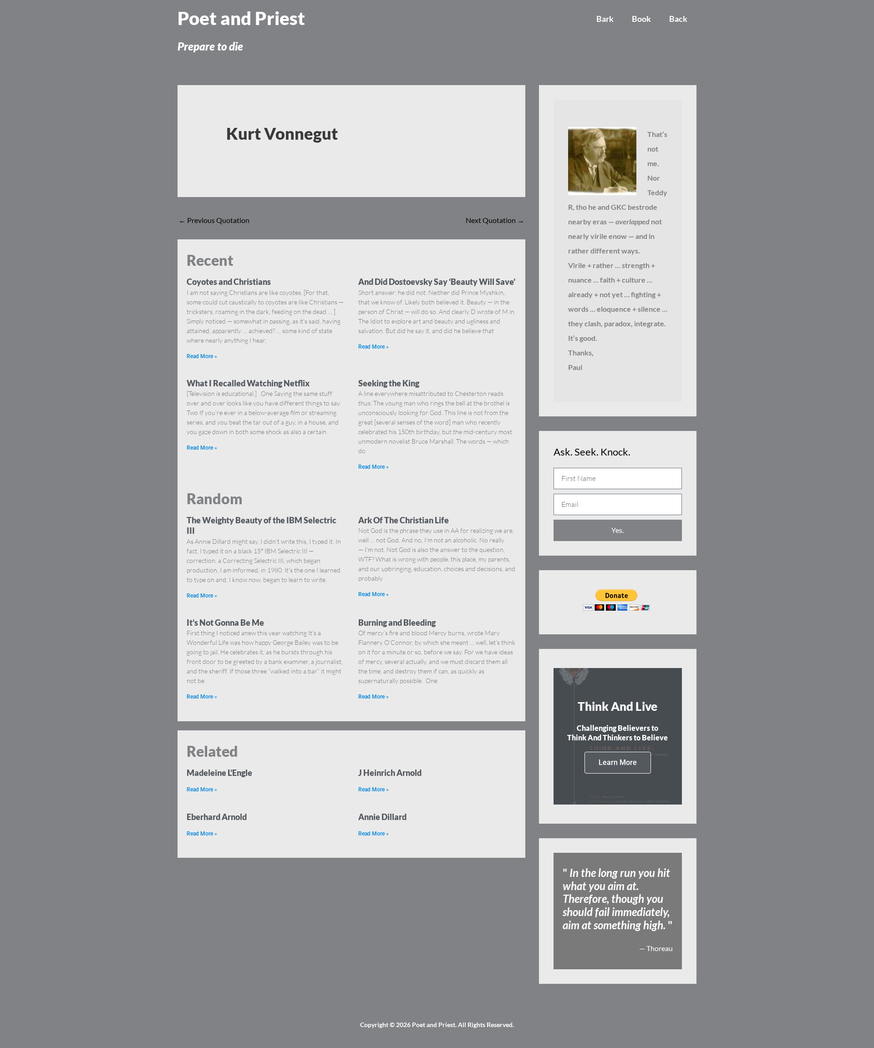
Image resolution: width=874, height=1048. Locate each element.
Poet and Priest (241, 18)
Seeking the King (388, 383)
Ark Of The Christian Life (403, 520)
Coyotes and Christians (229, 282)
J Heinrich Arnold (390, 773)
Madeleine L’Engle (219, 773)
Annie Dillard (382, 817)
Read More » (202, 356)
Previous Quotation (213, 220)
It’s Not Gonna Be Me (225, 623)
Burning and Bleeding (397, 623)
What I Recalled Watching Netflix (248, 383)
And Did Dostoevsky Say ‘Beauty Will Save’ (436, 282)
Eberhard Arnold (217, 817)
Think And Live (617, 706)
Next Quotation (495, 220)
